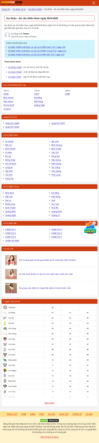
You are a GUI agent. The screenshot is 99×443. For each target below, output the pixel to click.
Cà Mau (8, 152)
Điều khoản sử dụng (49, 437)
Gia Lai (8, 200)
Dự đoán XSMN (15, 72)
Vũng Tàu (9, 178)
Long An (7, 108)
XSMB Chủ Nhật (12, 240)
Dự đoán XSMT (14, 76)
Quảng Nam (56, 211)
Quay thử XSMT (58, 123)
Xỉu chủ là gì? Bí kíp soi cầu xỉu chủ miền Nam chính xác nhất (46, 274)
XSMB (67, 94)
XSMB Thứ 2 (10, 229)
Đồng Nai (55, 156)
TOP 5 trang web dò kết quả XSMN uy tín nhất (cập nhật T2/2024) (47, 260)
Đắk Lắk (8, 196)
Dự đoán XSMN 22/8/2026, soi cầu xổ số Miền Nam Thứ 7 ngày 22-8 (36, 47)
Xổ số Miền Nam (10, 135)
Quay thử (63, 414)
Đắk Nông (38, 101)
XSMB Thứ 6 (10, 236)
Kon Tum (55, 204)
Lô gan (89, 414)
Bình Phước (8, 97)
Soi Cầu (51, 414)
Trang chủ (12, 414)
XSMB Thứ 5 (56, 233)
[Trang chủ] (11, 3)
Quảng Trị (55, 215)
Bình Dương (56, 145)
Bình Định (9, 192)
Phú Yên (55, 207)
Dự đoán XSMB (14, 67)
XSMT (36, 94)
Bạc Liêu (55, 141)
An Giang (9, 141)
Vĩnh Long (55, 174)
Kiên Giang (56, 163)
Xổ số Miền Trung (11, 186)
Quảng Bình (10, 211)
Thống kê (77, 414)
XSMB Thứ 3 (56, 229)
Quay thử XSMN (12, 127)
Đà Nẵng (38, 97)
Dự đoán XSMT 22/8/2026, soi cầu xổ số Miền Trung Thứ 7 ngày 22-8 (37, 51)
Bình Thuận (56, 148)
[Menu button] (94, 3)
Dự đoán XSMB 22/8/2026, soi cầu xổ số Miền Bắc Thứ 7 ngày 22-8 (36, 54)
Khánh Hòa (10, 204)
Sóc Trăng (55, 167)
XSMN (6, 94)
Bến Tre (8, 145)
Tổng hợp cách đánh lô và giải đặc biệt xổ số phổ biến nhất (45, 288)
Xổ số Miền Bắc (10, 223)
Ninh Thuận (10, 207)
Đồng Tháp (10, 159)
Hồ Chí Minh (8, 105)
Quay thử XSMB (12, 123)
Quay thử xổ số (10, 117)
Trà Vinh (9, 174)
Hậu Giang (8, 101)
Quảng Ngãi (39, 105)
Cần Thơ (55, 152)
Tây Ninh (9, 171)
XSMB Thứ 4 (10, 233)
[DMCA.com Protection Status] (49, 420)
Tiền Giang (56, 171)
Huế (53, 200)
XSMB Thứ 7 (56, 236)
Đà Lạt (8, 156)
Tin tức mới (8, 248)
